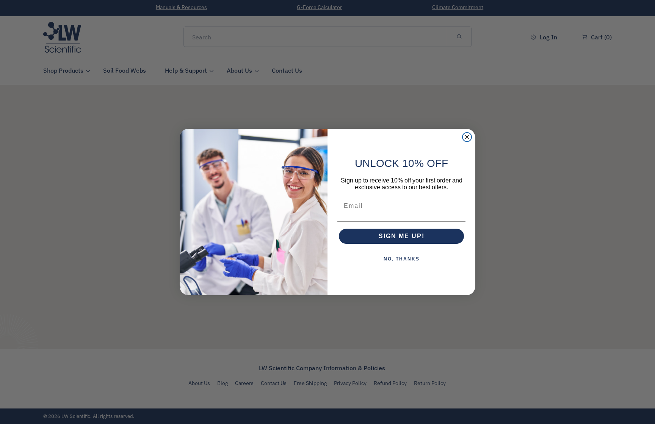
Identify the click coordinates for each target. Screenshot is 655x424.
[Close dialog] (467, 137)
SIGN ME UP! (402, 236)
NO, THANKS (402, 259)
